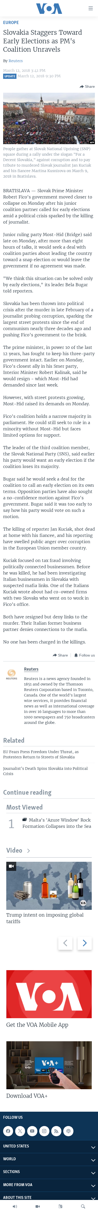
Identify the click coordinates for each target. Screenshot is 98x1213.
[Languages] (60, 1206)
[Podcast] (68, 1131)
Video (14, 850)
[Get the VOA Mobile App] (49, 994)
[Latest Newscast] (15, 1206)
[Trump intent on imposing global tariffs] (49, 886)
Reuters (16, 60)
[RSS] (56, 1131)
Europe (11, 23)
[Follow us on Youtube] (32, 1131)
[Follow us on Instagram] (44, 1131)
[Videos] (37, 1206)
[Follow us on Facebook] (8, 1131)
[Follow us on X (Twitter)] (20, 1131)
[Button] (87, 87)
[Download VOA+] (49, 1065)
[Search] (83, 1206)
